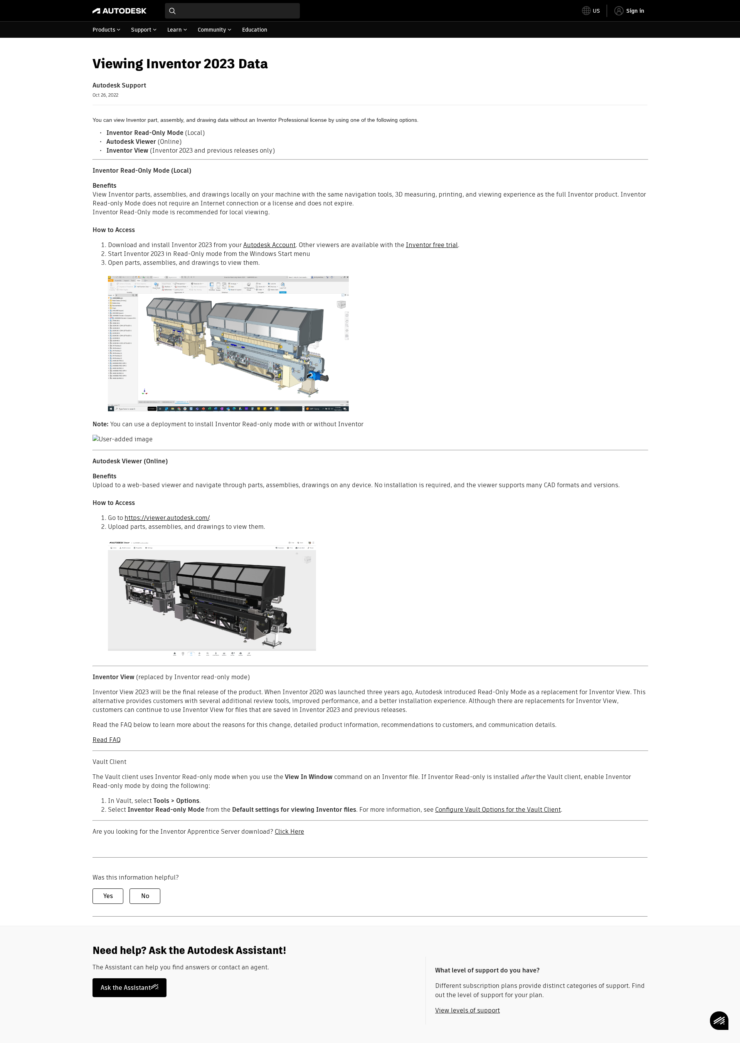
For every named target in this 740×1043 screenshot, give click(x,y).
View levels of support (467, 1010)
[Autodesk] (119, 10)
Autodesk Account (269, 245)
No (145, 896)
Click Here (289, 831)
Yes (108, 896)
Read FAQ (106, 739)
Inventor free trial (432, 245)
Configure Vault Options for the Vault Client (498, 809)
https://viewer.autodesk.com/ (166, 517)
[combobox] (232, 11)
